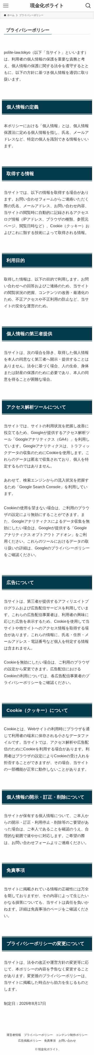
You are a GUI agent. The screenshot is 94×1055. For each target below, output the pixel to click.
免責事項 (50, 1040)
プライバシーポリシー (38, 1034)
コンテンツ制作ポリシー (71, 1034)
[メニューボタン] (6, 5)
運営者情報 (14, 1034)
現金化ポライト (47, 5)
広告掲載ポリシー (29, 1040)
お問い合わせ (67, 1040)
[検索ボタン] (88, 5)
